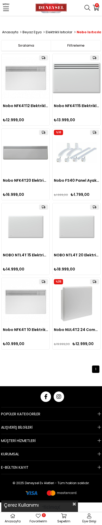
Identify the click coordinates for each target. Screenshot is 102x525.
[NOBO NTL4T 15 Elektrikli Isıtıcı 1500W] (25, 227)
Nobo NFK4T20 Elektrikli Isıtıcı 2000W (25, 180)
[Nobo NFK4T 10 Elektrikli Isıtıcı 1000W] (25, 302)
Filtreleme (75, 45)
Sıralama (26, 45)
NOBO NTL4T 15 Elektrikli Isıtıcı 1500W (25, 255)
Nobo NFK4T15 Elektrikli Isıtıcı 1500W (76, 105)
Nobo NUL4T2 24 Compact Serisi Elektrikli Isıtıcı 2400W (76, 329)
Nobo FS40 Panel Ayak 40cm (76, 180)
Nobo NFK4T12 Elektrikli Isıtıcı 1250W (25, 105)
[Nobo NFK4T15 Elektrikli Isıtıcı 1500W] (76, 78)
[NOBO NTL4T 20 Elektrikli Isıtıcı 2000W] (76, 227)
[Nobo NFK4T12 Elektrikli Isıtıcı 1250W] (25, 78)
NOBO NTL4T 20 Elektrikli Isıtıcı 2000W (76, 255)
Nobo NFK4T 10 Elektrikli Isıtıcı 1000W (25, 329)
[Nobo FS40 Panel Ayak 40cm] (76, 152)
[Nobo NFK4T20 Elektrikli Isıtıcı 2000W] (25, 152)
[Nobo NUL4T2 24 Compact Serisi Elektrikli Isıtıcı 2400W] (76, 302)
